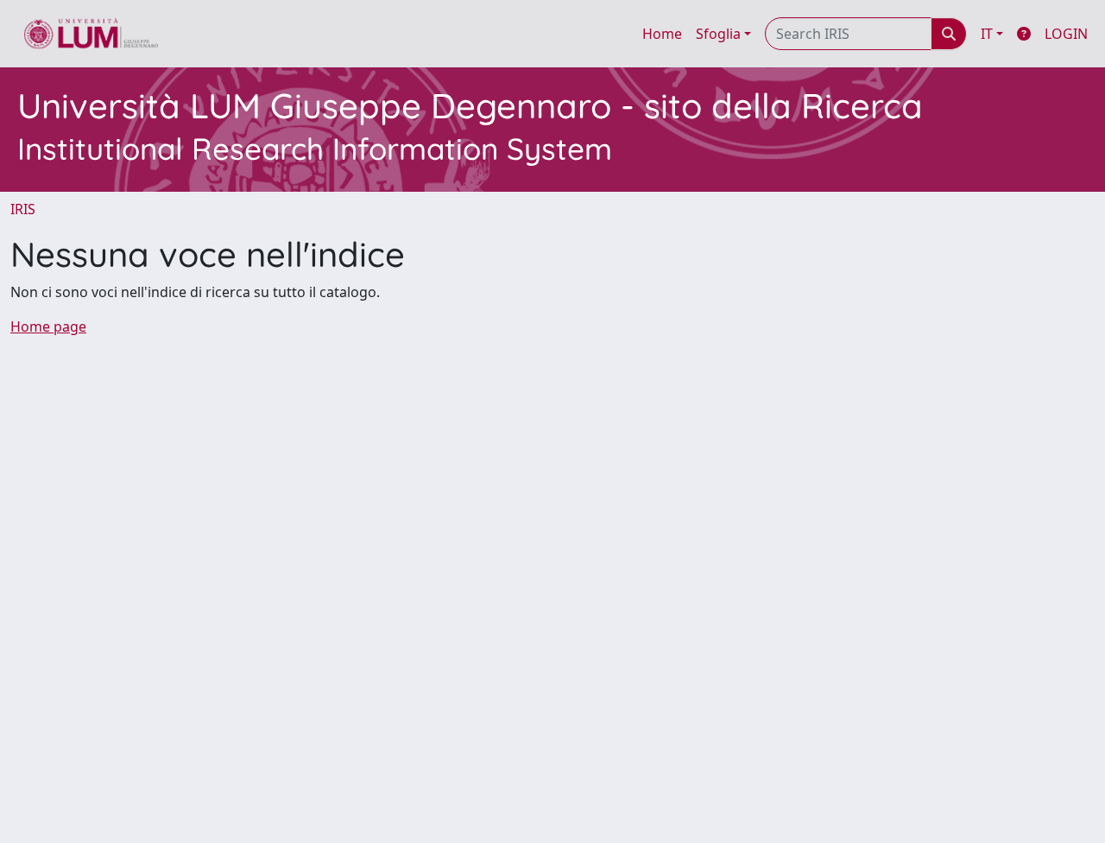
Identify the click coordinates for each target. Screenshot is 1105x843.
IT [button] (987, 33)
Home (662, 33)
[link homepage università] (91, 33)
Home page (48, 326)
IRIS (22, 209)
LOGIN (1066, 33)
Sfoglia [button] (718, 33)
